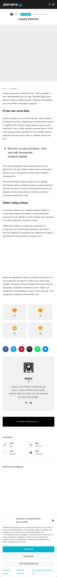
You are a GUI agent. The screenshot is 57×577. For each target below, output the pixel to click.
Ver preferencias (28, 564)
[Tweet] (14, 349)
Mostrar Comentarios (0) (27, 421)
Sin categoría (25, 14)
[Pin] (22, 349)
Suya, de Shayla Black (24, 476)
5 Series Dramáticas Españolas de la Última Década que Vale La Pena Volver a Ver (34, 508)
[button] (53, 520)
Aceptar (28, 549)
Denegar (28, 556)
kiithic (16, 14)
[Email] (29, 349)
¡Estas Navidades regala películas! (18, 486)
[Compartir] (6, 349)
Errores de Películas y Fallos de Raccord (32, 495)
